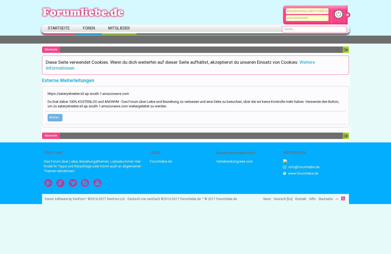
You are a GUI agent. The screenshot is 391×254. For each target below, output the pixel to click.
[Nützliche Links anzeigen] (346, 49)
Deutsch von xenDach (153, 199)
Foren (89, 28)
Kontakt (300, 199)
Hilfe (312, 199)
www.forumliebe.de (302, 173)
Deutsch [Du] (283, 199)
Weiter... (55, 117)
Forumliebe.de (161, 161)
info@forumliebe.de (303, 167)
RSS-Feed (343, 198)
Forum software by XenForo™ (85, 199)
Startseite (59, 28)
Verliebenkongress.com (234, 161)
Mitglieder (119, 28)
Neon (267, 199)
